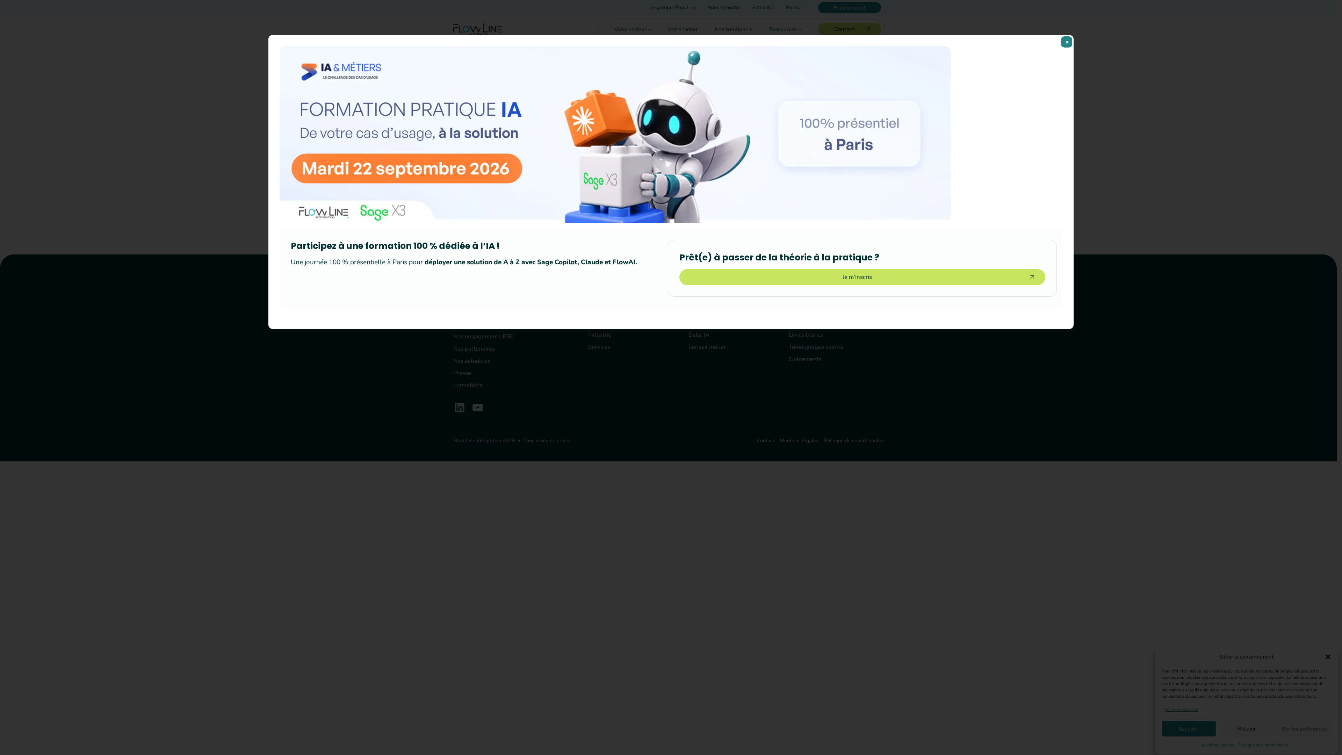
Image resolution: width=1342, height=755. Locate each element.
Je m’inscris (857, 277)
